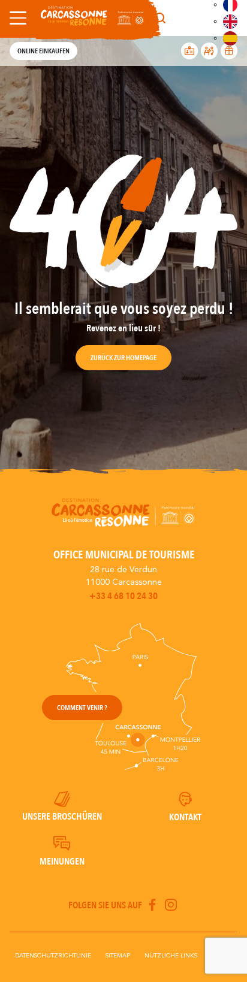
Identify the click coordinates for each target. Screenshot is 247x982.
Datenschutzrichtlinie (53, 956)
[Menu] (15, 18)
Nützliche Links (170, 956)
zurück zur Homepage (123, 357)
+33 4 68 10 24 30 (123, 596)
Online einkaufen (43, 51)
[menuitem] (230, 21)
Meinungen (62, 861)
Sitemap (118, 956)
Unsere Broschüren (62, 816)
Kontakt (185, 817)
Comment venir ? (82, 707)
